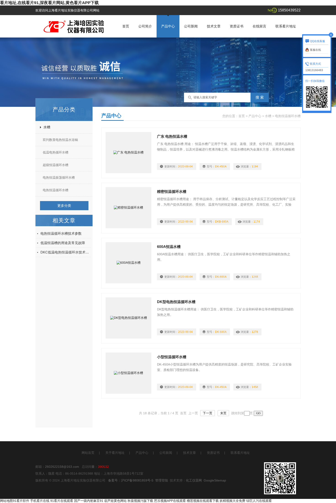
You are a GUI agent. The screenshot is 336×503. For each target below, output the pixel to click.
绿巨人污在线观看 (259, 501)
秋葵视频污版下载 (140, 501)
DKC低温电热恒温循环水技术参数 (65, 252)
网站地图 (6, 501)
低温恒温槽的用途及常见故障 (62, 243)
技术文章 (214, 26)
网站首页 (88, 453)
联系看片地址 (285, 26)
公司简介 (145, 26)
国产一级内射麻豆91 (88, 501)
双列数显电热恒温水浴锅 (60, 140)
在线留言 (259, 26)
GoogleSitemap (215, 480)
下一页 (207, 413)
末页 (223, 413)
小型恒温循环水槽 (171, 357)
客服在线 (315, 49)
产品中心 (168, 26)
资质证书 (236, 26)
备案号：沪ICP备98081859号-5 (130, 480)
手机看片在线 (39, 501)
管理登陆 (161, 480)
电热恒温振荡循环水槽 (59, 177)
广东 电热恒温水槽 (172, 136)
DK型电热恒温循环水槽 (176, 302)
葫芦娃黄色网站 (115, 501)
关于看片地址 (115, 453)
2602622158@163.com (62, 466)
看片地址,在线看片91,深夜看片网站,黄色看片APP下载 (49, 2)
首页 (125, 26)
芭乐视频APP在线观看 (170, 501)
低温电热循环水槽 (55, 152)
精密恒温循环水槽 (171, 192)
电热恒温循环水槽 (55, 190)
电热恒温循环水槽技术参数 (61, 233)
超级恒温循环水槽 (55, 165)
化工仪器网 (194, 480)
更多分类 (64, 205)
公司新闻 (191, 26)
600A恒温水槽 (169, 247)
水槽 (46, 127)
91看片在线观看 (61, 501)
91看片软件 (21, 501)
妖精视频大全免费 (232, 501)
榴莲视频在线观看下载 (203, 501)
